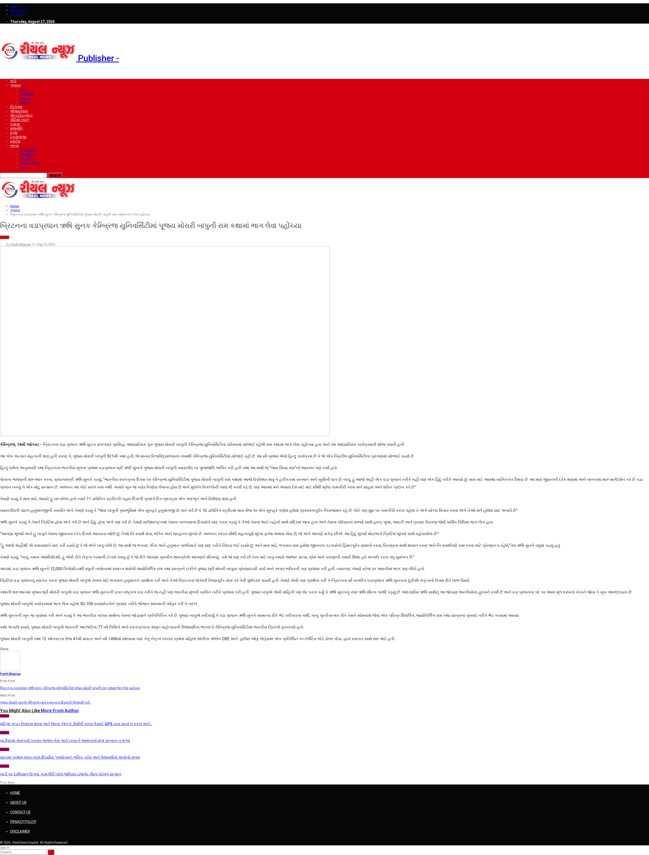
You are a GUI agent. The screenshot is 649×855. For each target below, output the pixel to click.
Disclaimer (20, 831)
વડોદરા (25, 102)
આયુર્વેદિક (27, 154)
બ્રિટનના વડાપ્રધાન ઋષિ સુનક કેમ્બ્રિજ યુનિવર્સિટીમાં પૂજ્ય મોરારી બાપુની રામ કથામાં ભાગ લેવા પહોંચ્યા (70, 688)
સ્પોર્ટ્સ (15, 141)
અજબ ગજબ (30, 163)
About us (18, 802)
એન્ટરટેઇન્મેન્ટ (21, 115)
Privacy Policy (23, 822)
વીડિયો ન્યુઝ (19, 120)
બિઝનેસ (16, 107)
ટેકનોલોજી (18, 137)
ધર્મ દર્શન (26, 158)
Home (15, 793)
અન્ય (14, 146)
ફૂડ (22, 167)
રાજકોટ (26, 98)
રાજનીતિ (16, 128)
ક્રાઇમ (15, 124)
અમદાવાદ (27, 94)
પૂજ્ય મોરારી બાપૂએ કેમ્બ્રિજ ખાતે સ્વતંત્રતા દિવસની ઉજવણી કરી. (45, 702)
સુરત (23, 90)
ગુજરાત (15, 85)
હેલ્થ (13, 133)
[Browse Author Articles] (10, 670)
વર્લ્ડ (13, 81)
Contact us (20, 812)
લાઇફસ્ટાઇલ (29, 150)
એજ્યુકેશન (19, 111)
